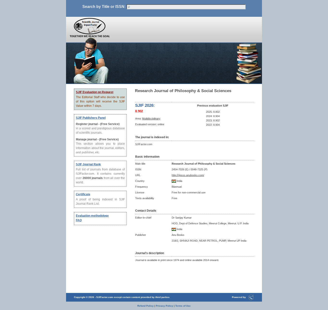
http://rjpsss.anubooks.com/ (188, 175)
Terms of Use (183, 305)
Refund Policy (145, 305)
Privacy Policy (164, 305)
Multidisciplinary (151, 118)
